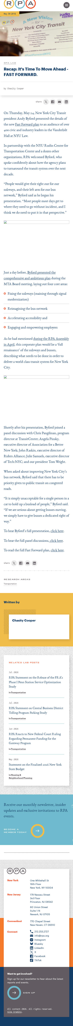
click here (57, 530)
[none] (36, 624)
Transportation (18, 692)
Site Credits (14, 1012)
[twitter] (46, 102)
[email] (59, 102)
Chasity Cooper (15, 88)
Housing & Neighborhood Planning (20, 776)
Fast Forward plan (27, 124)
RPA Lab (10, 63)
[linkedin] (66, 102)
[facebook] (53, 102)
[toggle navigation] (66, 5)
